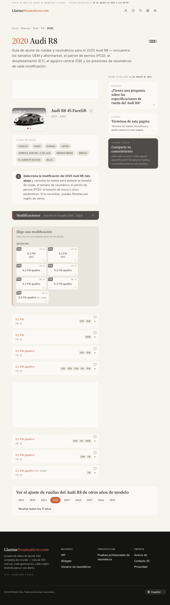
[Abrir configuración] (148, 11)
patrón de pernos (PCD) (86, 56)
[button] (55, 215)
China (37, 146)
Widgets (66, 561)
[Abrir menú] (155, 11)
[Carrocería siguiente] (42, 119)
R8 (42, 28)
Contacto (140, 561)
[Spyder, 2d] (30, 128)
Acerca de (140, 555)
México (83, 153)
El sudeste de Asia (29, 160)
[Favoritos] (140, 11)
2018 (78, 500)
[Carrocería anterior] (16, 119)
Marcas (25, 28)
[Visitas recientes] (133, 11)
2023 (21, 500)
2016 (101, 500)
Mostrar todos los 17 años (35, 508)
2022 (33, 500)
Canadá (23, 146)
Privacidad (140, 566)
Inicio (15, 28)
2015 (112, 500)
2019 (67, 500)
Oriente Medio (64, 153)
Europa (51, 146)
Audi (35, 28)
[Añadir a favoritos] (91, 111)
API (63, 555)
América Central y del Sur (34, 153)
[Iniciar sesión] (126, 11)
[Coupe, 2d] (28, 128)
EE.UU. (50, 160)
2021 (44, 500)
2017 (89, 500)
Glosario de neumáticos (76, 566)
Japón (65, 146)
